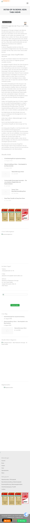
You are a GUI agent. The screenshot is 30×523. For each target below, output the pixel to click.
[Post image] (2, 158)
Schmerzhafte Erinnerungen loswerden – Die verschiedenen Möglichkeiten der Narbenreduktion (15, 182)
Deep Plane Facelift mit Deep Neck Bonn (14, 198)
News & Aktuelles (7, 22)
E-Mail (8, 520)
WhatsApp (22, 520)
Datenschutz (11, 517)
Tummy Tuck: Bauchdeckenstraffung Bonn (19, 190)
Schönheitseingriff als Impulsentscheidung (14, 158)
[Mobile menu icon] (27, 3)
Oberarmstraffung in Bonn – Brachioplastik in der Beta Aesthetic (15, 165)
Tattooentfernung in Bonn (18, 171)
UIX (22, 517)
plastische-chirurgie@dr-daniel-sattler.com (12, 275)
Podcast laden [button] (15, 305)
